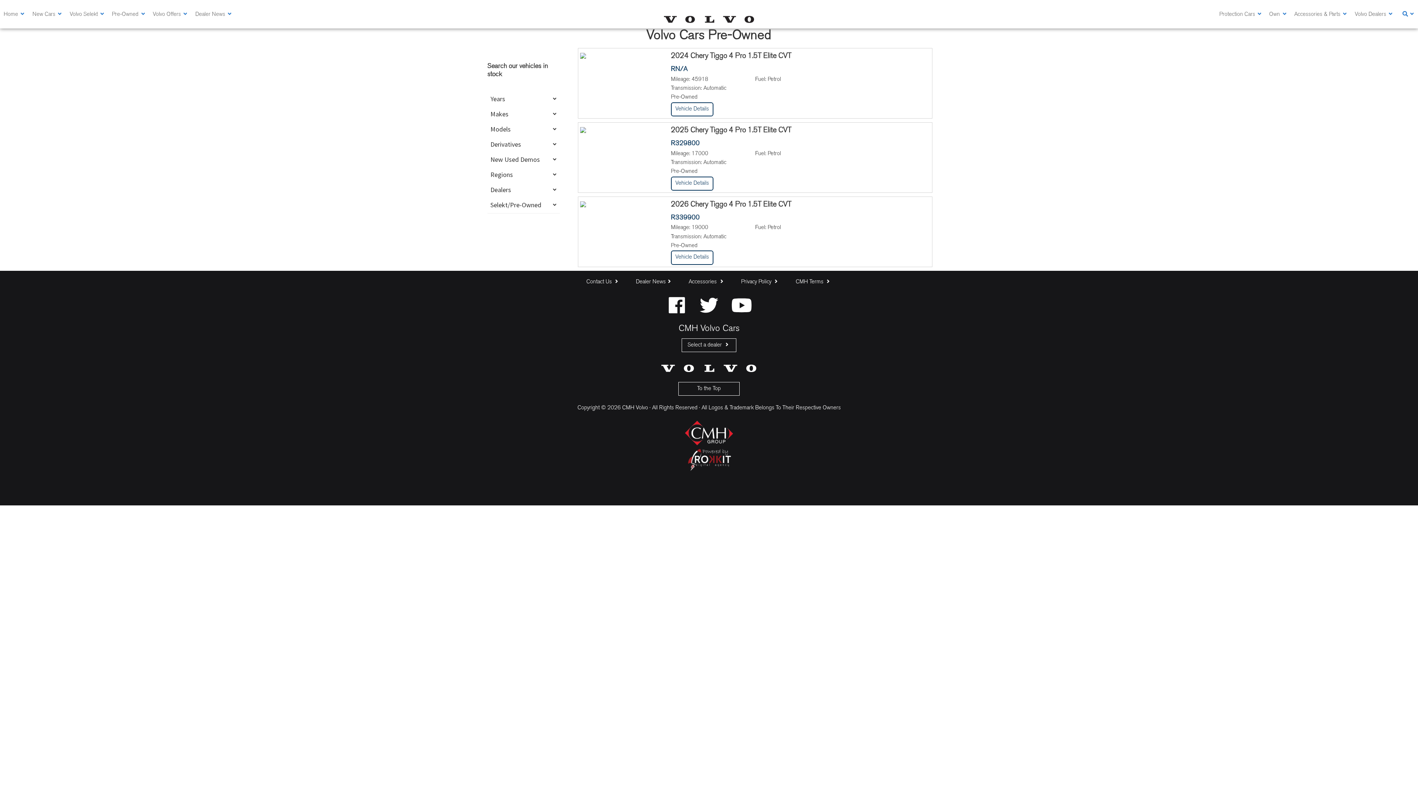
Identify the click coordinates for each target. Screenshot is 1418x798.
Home (11, 14)
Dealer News (210, 14)
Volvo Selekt (84, 14)
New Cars (43, 14)
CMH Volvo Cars (709, 19)
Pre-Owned (125, 14)
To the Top (709, 389)
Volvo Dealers (1370, 14)
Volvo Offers (167, 14)
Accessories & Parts (1317, 14)
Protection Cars (1237, 14)
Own (1274, 14)
